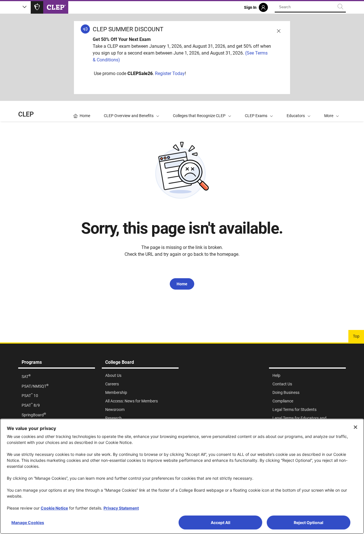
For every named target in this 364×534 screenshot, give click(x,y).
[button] (331, 111)
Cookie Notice (54, 508)
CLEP (26, 114)
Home (182, 284)
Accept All (220, 522)
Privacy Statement (121, 508)
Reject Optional (308, 522)
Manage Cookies (27, 522)
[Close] (355, 427)
